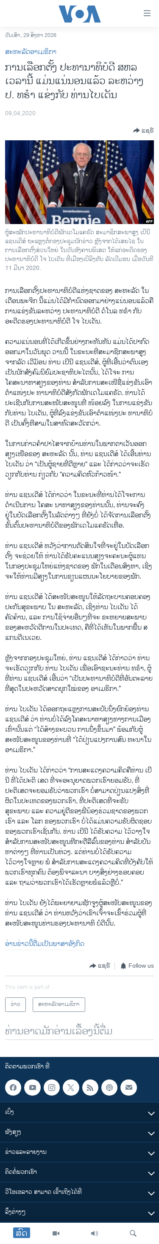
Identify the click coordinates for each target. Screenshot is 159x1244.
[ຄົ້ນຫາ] (133, 1233)
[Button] (143, 130)
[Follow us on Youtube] (32, 1087)
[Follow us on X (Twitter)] (71, 1087)
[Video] (56, 1233)
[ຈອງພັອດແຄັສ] (128, 1087)
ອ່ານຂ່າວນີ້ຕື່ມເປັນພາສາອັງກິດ (44, 944)
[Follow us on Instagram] (52, 1087)
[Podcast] (109, 1087)
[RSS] (90, 1087)
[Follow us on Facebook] (13, 1087)
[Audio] (94, 1233)
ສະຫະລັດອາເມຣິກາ (30, 52)
